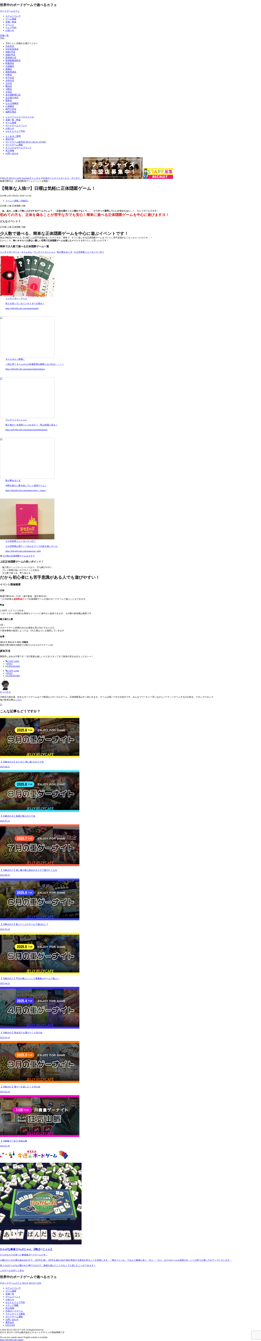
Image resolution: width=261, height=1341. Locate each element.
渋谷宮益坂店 (11, 49)
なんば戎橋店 (11, 103)
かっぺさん (5, 692)
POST (9, 664)
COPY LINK (13, 661)
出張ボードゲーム (14, 1311)
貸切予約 (9, 139)
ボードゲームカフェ (10, 11)
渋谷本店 (9, 46)
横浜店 (8, 86)
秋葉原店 (9, 63)
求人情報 (9, 150)
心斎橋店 (9, 106)
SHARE (16, 666)
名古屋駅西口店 (13, 95)
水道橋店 (9, 66)
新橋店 (8, 69)
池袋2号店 (10, 55)
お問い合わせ (11, 153)
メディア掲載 (11, 1305)
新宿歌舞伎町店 (13, 60)
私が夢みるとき (64, 252)
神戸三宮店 (10, 109)
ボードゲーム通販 (14, 145)
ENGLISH (10, 1325)
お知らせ (9, 1299)
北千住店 (9, 77)
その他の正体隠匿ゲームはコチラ (18, 556)
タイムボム (26, 252)
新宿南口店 (10, 57)
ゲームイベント (13, 1297)
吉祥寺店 (9, 80)
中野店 (8, 75)
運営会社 (9, 1322)
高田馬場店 (10, 72)
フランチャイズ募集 (15, 1314)
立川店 (8, 83)
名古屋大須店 (11, 97)
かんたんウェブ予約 (15, 1302)
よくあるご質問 (13, 136)
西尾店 (8, 100)
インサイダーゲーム (10, 252)
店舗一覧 (9, 1294)
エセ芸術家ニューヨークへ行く (89, 252)
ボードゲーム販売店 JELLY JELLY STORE (25, 142)
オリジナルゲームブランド (18, 148)
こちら (18, 700)
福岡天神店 (10, 112)
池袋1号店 (10, 52)
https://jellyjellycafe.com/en (11, 1340)
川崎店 (8, 89)
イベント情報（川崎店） (17, 201)
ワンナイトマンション (44, 252)
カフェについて (13, 1288)
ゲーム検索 (10, 1291)
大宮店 (8, 92)
